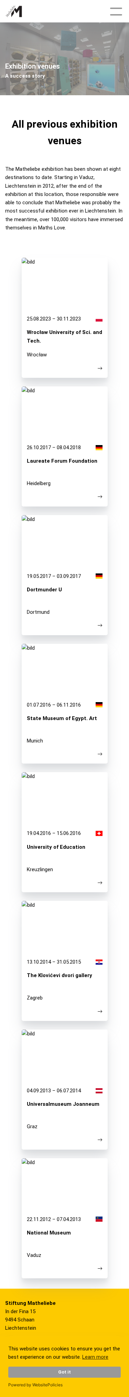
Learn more (95, 1357)
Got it (64, 1372)
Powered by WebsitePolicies (35, 1384)
